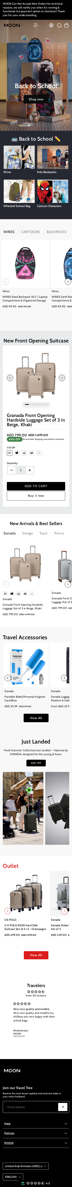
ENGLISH (11, 1176)
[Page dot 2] (33, 125)
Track (44, 533)
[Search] (59, 25)
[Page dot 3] (38, 125)
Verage (27, 533)
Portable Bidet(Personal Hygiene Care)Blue (24, 698)
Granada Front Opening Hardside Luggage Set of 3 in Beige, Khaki (36, 419)
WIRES (9, 232)
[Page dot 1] (28, 125)
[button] (35, 1183)
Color (11, 447)
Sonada (10, 533)
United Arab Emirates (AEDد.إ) (23, 1166)
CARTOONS (30, 232)
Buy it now (36, 495)
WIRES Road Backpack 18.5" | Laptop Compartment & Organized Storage (25, 298)
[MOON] (16, 25)
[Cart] (66, 25)
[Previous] (6, 282)
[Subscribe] (63, 1107)
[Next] (68, 282)
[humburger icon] (36, 25)
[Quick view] (45, 243)
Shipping (39, 439)
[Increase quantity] (29, 470)
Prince (59, 533)
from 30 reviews (36, 995)
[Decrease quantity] (11, 470)
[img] (36, 992)
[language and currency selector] (51, 25)
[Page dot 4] (43, 125)
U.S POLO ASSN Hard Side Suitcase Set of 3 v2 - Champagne (25, 927)
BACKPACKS (57, 232)
